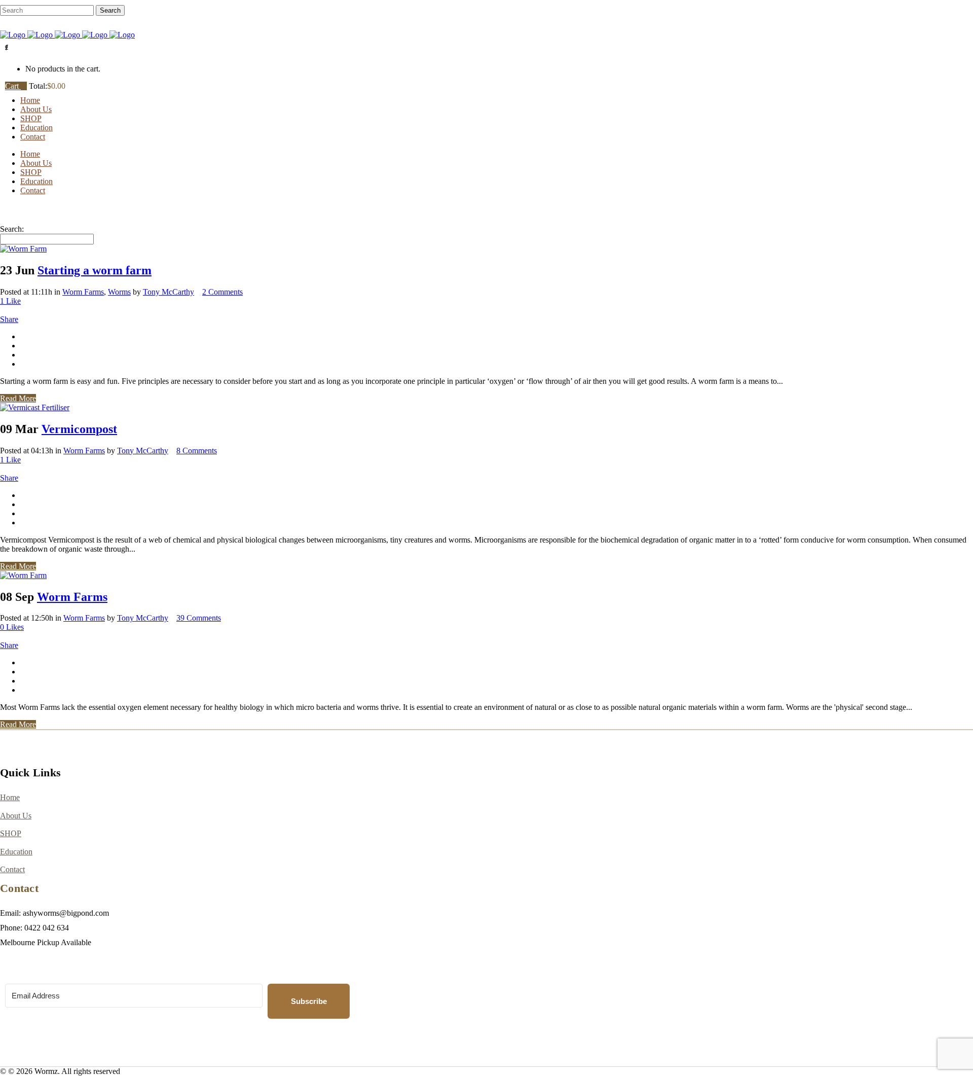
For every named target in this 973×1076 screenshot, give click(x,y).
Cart (13, 86)
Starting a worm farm (95, 270)
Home (10, 797)
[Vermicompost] (34, 407)
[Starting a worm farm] (23, 248)
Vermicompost (79, 429)
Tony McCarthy (168, 292)
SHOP (10, 833)
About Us (15, 815)
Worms (119, 292)
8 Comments (196, 450)
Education (16, 851)
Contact (12, 869)
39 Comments (198, 618)
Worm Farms (83, 292)
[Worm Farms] (23, 575)
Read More (18, 398)
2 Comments (222, 292)
